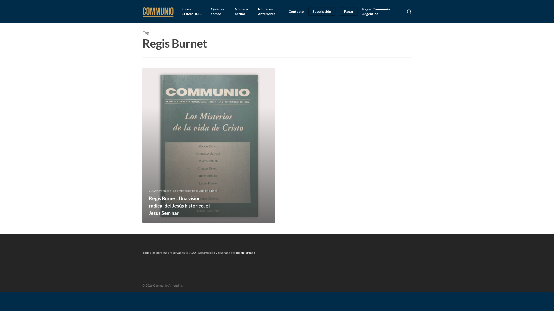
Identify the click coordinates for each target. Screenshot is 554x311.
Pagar (349, 11)
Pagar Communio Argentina (376, 11)
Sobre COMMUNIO (192, 11)
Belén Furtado (245, 252)
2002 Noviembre (160, 190)
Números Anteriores (266, 11)
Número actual (241, 11)
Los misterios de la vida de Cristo (195, 190)
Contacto (296, 11)
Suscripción (321, 11)
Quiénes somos (217, 11)
